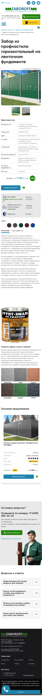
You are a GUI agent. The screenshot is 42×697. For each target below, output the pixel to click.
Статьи (31, 660)
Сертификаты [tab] (17, 231)
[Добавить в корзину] (23, 187)
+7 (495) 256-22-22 (10, 16)
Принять (21, 692)
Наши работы (19, 660)
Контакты (32, 663)
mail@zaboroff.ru (28, 675)
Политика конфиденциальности (11, 646)
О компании (5, 660)
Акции (3, 663)
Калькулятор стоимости (11, 539)
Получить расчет (10, 188)
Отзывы (17, 663)
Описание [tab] (5, 231)
